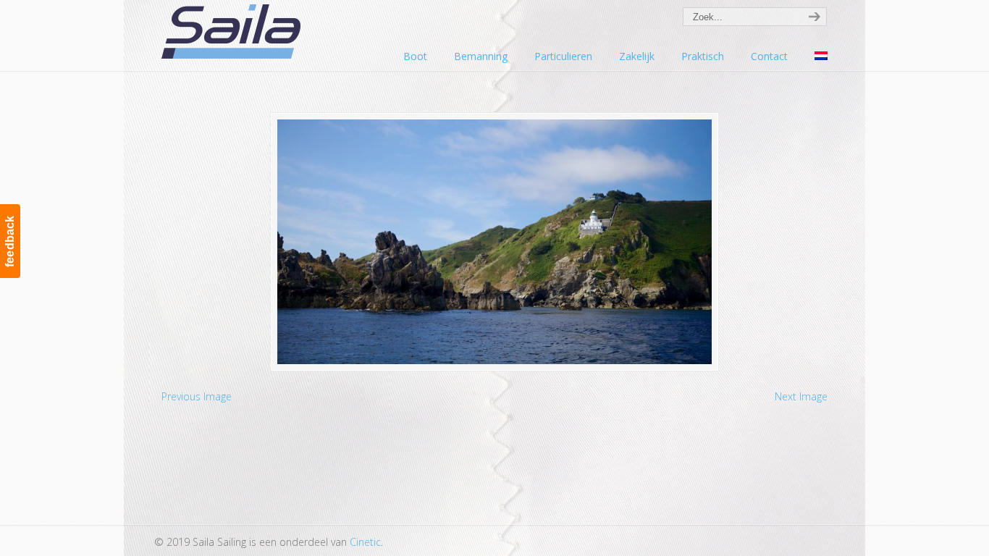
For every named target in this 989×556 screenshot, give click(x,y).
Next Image (801, 396)
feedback (10, 241)
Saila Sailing (233, 31)
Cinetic (365, 542)
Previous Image (196, 396)
